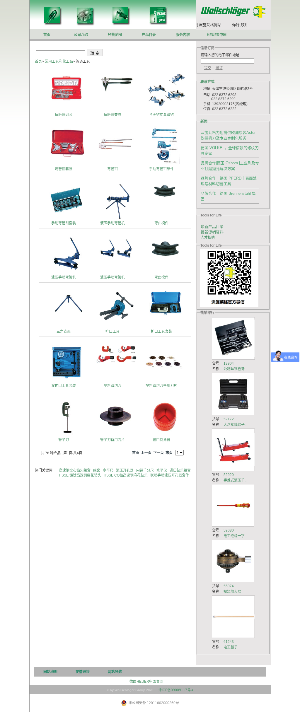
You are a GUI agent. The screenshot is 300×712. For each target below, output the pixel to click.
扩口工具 (112, 331)
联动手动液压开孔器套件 (170, 475)
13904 (229, 363)
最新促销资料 (212, 232)
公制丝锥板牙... (235, 369)
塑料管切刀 (112, 386)
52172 (229, 419)
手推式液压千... (235, 480)
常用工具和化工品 (59, 61)
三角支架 (64, 331)
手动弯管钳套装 (63, 223)
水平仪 (162, 470)
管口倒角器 (161, 440)
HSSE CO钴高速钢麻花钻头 (126, 475)
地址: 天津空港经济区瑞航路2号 (227, 89)
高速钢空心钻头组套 (75, 470)
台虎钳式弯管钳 (161, 115)
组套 (97, 470)
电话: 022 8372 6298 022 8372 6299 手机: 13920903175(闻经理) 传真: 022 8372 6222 (224, 102)
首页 (38, 61)
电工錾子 (231, 647)
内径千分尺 (145, 470)
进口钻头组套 (181, 470)
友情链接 (83, 672)
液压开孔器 (125, 470)
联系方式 (207, 82)
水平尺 (108, 470)
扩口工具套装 (161, 331)
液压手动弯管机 (112, 223)
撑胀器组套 (63, 115)
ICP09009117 (175, 690)
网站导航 (115, 672)
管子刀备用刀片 (112, 440)
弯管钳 (112, 169)
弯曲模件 (161, 223)
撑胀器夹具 (112, 115)
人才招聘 (208, 237)
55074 (229, 586)
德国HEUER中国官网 (146, 681)
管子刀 (63, 440)
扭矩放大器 (232, 592)
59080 (229, 530)
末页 (169, 453)
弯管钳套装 (63, 169)
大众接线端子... (235, 425)
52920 (229, 475)
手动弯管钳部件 (161, 169)
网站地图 (50, 672)
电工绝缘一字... (235, 536)
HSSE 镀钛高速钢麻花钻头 (80, 475)
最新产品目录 (212, 226)
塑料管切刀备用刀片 (161, 386)
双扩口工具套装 (63, 386)
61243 (229, 642)
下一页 (158, 453)
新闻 (203, 121)
